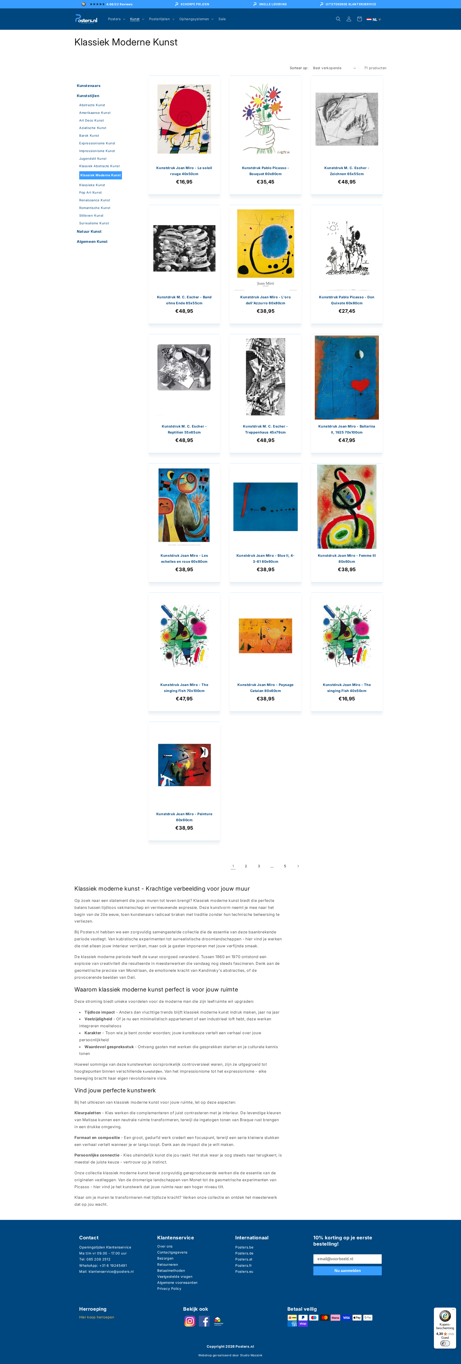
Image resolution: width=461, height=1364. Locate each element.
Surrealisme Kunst (94, 223)
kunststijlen (152, 1071)
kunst (153, 957)
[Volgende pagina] (298, 866)
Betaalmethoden (171, 1270)
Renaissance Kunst (94, 200)
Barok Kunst (89, 135)
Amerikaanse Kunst (94, 113)
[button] (116, 19)
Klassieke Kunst (92, 185)
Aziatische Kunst (92, 128)
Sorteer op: (299, 68)
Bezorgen (165, 1258)
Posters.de (244, 1253)
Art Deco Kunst (91, 120)
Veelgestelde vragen (174, 1276)
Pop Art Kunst (90, 192)
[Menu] (453, 1310)
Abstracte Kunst (92, 105)
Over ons (165, 1246)
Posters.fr (243, 1265)
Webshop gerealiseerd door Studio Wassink (230, 1355)
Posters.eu (244, 1271)
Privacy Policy (169, 1288)
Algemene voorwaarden (177, 1282)
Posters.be (244, 1247)
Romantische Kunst (94, 208)
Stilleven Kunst (91, 215)
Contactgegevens (172, 1252)
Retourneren (167, 1264)
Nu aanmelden (347, 1271)
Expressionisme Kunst (97, 143)
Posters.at (244, 1259)
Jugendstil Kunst (93, 158)
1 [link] (233, 866)
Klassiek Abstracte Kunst (99, 166)
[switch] (445, 1343)
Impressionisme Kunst (97, 151)
